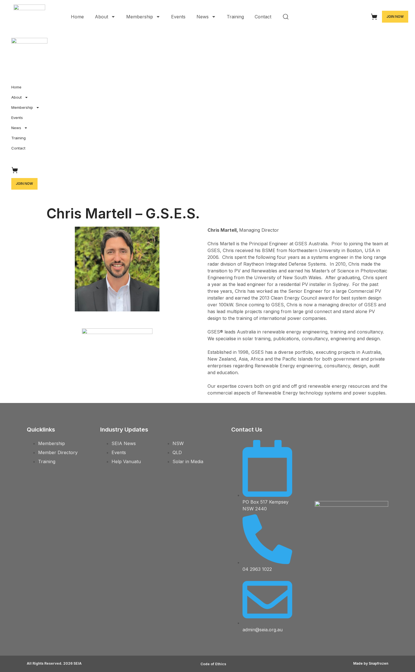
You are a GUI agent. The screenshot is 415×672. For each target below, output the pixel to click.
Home (77, 16)
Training (235, 16)
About (101, 16)
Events (178, 16)
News (202, 16)
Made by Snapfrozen (370, 663)
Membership (139, 16)
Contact (263, 16)
